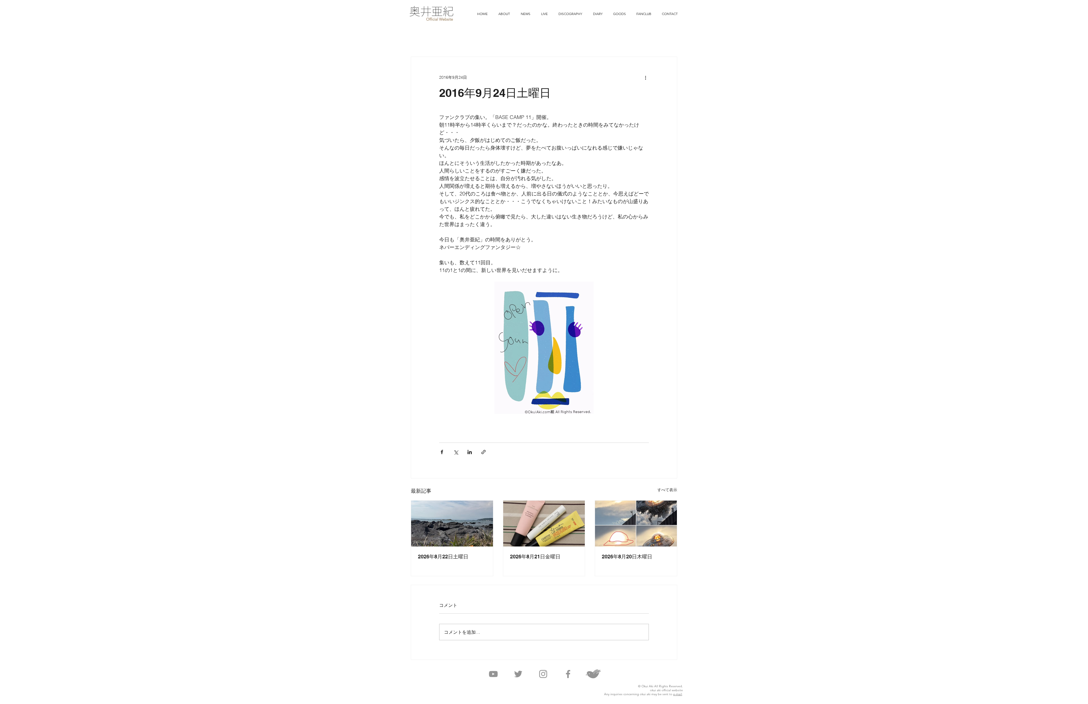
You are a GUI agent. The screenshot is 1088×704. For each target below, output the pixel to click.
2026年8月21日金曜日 (535, 557)
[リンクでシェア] (483, 452)
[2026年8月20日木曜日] (636, 523)
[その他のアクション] (645, 77)
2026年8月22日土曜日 (443, 557)
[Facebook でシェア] (442, 452)
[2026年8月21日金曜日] (544, 523)
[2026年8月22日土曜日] (452, 523)
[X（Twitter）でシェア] (455, 452)
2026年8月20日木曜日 (627, 557)
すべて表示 (667, 489)
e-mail (677, 694)
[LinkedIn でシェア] (469, 452)
